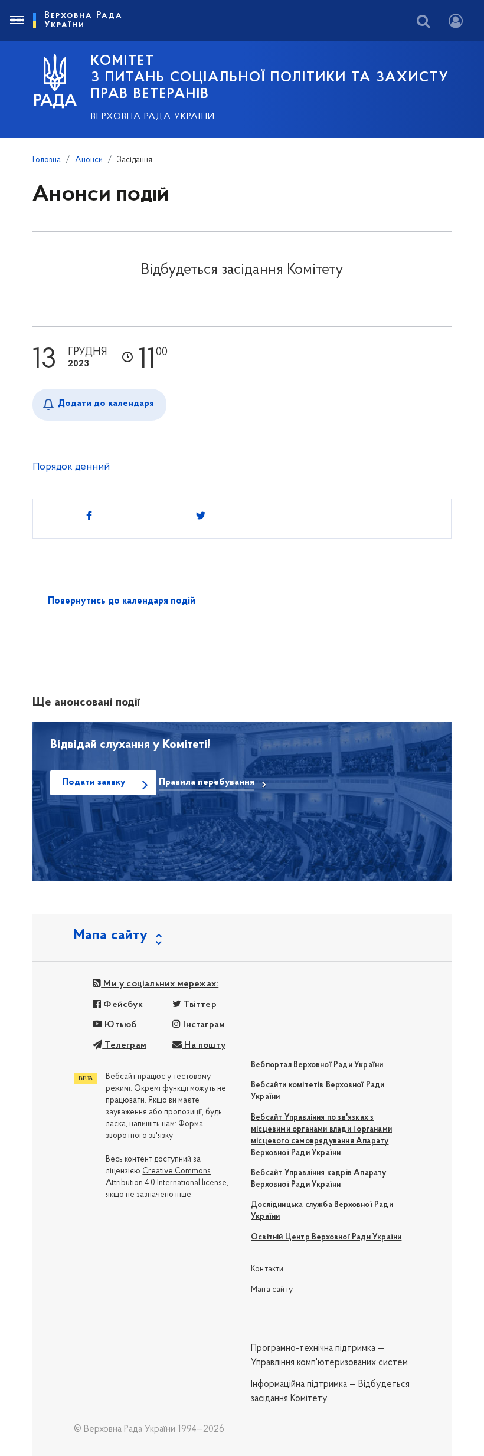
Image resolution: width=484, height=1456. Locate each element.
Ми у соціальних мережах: (159, 984)
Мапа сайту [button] (111, 936)
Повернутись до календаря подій (121, 601)
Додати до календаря (106, 403)
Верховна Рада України (153, 117)
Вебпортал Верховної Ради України (317, 1065)
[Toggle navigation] (16, 20)
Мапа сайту (272, 1290)
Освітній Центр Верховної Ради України (326, 1237)
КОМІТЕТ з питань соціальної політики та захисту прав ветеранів (270, 77)
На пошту (203, 1045)
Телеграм (124, 1045)
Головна (46, 160)
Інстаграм (203, 1024)
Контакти (267, 1269)
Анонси (89, 160)
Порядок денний (71, 467)
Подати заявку (93, 782)
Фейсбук (122, 1004)
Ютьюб (119, 1024)
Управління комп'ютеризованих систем (329, 1363)
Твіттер (199, 1004)
